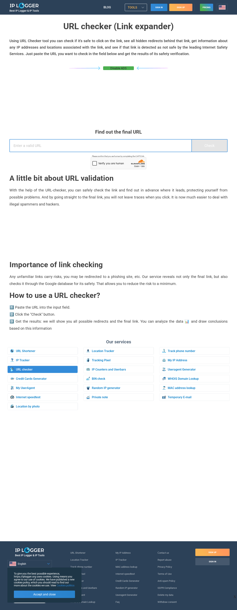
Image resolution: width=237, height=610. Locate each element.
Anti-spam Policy (166, 581)
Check (209, 145)
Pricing (207, 7)
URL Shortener (77, 552)
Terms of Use (165, 573)
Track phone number (81, 566)
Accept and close (44, 594)
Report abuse (164, 559)
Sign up (181, 7)
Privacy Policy (165, 566)
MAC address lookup (126, 566)
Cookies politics (65, 585)
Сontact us (163, 552)
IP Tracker (121, 559)
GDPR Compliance (167, 588)
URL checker (77, 581)
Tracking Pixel (77, 573)
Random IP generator (127, 588)
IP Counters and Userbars (83, 588)
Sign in (159, 7)
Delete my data (165, 595)
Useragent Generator (126, 595)
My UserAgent (77, 595)
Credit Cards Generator (127, 581)
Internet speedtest (125, 573)
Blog (107, 7)
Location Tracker (79, 559)
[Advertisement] (118, 98)
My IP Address (123, 552)
